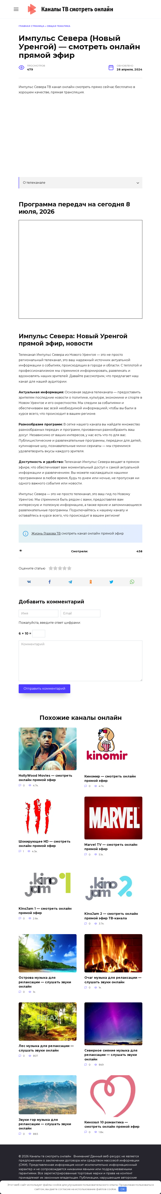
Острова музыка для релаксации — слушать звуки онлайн (45, 982)
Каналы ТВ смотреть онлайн (77, 9)
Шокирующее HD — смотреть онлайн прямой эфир (44, 843)
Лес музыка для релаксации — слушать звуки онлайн (46, 1048)
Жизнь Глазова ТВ (46, 533)
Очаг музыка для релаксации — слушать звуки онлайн (112, 980)
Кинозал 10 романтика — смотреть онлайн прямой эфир (111, 1124)
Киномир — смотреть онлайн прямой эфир (110, 778)
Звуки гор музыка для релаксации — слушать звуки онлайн (45, 1124)
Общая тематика (58, 26)
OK (123, 1189)
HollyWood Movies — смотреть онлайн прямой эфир (45, 778)
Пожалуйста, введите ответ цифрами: (50, 623)
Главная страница (31, 26)
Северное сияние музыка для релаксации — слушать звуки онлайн (110, 1055)
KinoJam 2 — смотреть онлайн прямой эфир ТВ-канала (111, 916)
